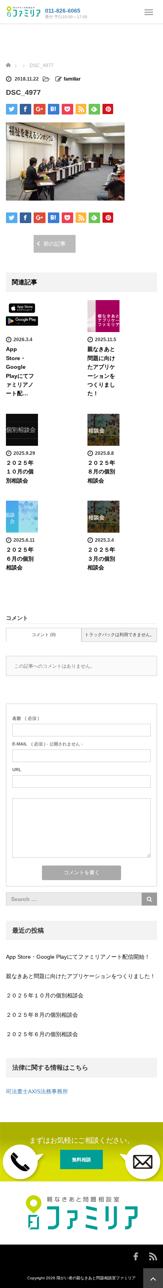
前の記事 (55, 243)
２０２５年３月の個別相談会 (101, 558)
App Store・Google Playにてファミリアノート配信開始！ (78, 957)
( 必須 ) (25, 718)
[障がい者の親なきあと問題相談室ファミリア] (23, 11)
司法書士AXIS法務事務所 (37, 1091)
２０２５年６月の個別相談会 (20, 558)
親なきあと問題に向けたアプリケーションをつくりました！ (80, 976)
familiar (72, 79)
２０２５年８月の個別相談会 (101, 472)
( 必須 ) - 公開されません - (47, 744)
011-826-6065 (62, 10)
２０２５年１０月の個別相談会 (20, 472)
